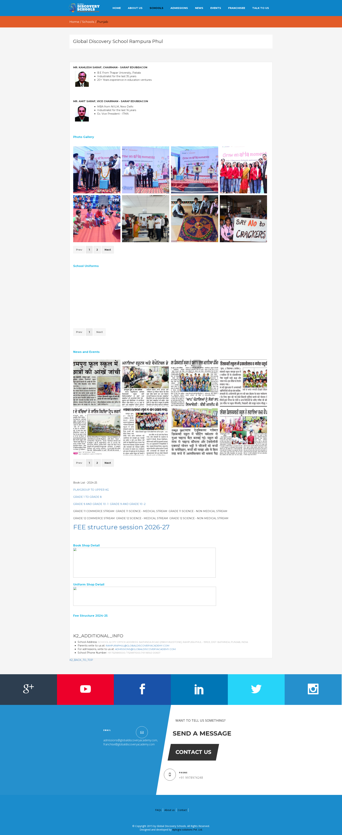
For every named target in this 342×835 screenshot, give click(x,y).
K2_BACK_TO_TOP (81, 660)
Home (74, 22)
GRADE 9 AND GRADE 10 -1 (90, 504)
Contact (182, 810)
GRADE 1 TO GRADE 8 (87, 497)
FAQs (158, 810)
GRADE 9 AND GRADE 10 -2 (128, 504)
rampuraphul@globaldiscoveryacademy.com (137, 645)
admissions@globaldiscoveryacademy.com (145, 649)
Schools (88, 22)
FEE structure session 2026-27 (121, 527)
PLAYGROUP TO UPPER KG (91, 489)
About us (169, 810)
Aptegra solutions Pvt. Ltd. (187, 829)
